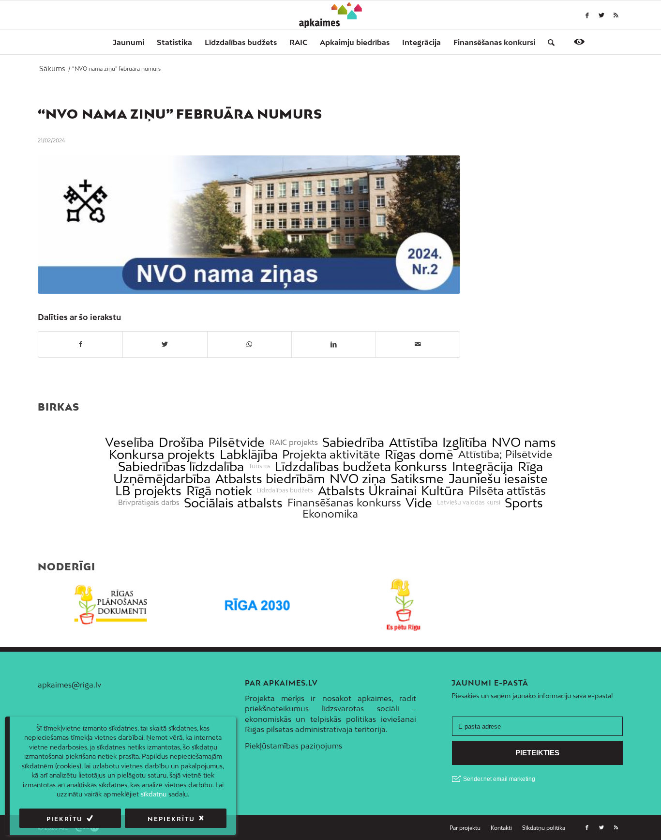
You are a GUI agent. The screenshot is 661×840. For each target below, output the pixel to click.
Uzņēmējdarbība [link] (161, 479)
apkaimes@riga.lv (69, 684)
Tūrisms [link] (259, 466)
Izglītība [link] (464, 442)
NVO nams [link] (524, 442)
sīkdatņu (153, 794)
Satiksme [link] (417, 479)
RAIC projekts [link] (294, 442)
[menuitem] (128, 42)
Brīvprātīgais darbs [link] (149, 502)
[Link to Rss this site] (616, 15)
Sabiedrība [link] (353, 442)
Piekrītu (64, 819)
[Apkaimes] (330, 15)
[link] (494, 42)
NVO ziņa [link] (358, 479)
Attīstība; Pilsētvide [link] (505, 454)
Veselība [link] (129, 442)
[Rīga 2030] (257, 605)
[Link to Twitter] (601, 15)
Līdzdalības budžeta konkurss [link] (361, 466)
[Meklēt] (548, 42)
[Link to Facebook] (587, 15)
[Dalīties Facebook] (80, 344)
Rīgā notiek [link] (219, 491)
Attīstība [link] (413, 442)
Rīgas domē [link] (419, 454)
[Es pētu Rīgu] (404, 605)
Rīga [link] (530, 466)
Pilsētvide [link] (236, 442)
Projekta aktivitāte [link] (331, 454)
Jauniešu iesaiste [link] (498, 479)
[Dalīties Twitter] (165, 344)
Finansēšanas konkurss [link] (344, 503)
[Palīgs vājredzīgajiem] (579, 41)
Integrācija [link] (482, 466)
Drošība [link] (181, 442)
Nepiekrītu (171, 819)
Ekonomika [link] (330, 514)
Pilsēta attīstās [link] (507, 490)
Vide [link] (419, 503)
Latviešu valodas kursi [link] (468, 502)
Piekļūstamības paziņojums (293, 745)
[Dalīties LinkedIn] (334, 344)
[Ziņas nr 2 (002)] (249, 224)
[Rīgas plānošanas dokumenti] (111, 605)
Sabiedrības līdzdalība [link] (181, 466)
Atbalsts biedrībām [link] (270, 479)
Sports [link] (524, 503)
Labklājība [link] (249, 454)
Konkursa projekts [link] (162, 454)
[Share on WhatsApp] (249, 344)
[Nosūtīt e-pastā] (418, 344)
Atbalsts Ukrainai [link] (367, 491)
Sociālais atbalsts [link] (233, 503)
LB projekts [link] (148, 491)
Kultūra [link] (442, 491)
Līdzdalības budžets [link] (284, 490)
